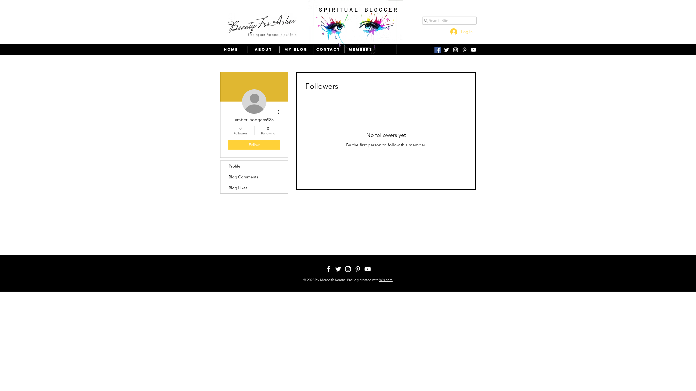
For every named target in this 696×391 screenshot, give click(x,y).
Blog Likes (238, 187)
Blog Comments (243, 176)
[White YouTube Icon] (473, 50)
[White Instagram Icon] (455, 50)
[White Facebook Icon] (328, 269)
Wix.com (386, 280)
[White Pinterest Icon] (464, 50)
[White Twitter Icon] (446, 50)
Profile (234, 166)
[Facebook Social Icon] (437, 50)
